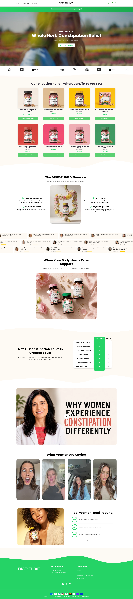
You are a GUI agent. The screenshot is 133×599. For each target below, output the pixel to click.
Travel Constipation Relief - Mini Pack (105, 110)
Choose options (28, 118)
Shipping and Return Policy (85, 575)
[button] (109, 3)
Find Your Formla (66, 45)
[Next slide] (114, 479)
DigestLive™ (51, 596)
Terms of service (76, 596)
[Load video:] (66, 416)
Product (79, 570)
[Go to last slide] (18, 479)
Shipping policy (85, 596)
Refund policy (81, 578)
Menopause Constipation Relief (28, 147)
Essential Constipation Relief (27, 110)
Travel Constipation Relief (79, 110)
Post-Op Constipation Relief (105, 147)
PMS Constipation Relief (53, 146)
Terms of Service (82, 573)
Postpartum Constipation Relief (79, 147)
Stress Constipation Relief (53, 110)
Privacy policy (67, 596)
